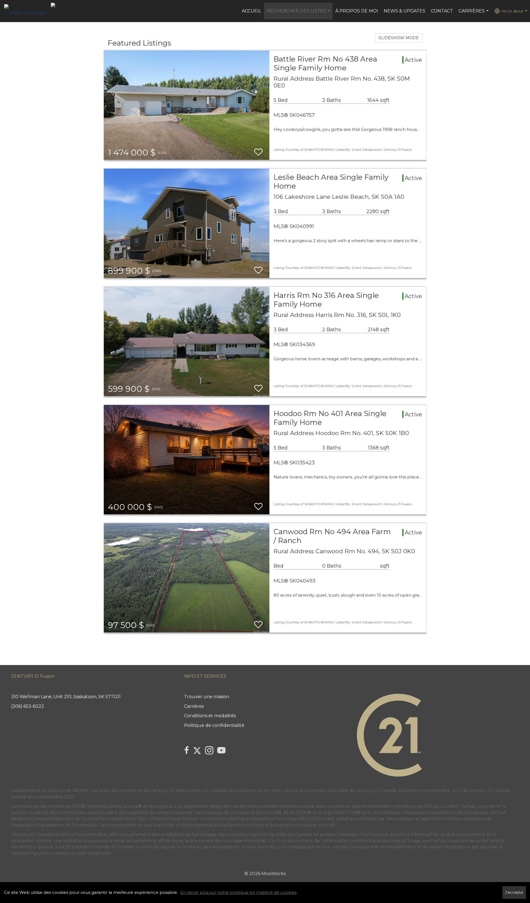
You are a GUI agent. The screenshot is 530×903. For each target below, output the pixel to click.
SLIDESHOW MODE (398, 37)
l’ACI (428, 806)
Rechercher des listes (299, 13)
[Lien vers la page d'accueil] (27, 11)
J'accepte (514, 892)
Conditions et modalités (210, 715)
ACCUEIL (251, 11)
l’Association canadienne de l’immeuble (54, 825)
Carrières (474, 13)
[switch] (258, 152)
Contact (442, 11)
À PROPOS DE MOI (356, 11)
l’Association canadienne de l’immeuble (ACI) (451, 812)
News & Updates (404, 11)
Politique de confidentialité (214, 725)
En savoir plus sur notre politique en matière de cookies (238, 892)
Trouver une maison (206, 696)
